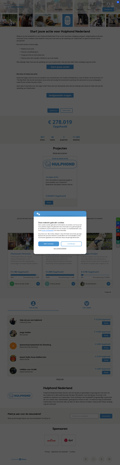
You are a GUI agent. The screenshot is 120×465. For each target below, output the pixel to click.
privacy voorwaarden (47, 230)
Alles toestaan (49, 244)
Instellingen (71, 244)
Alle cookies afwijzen (60, 248)
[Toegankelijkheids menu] (118, 2)
